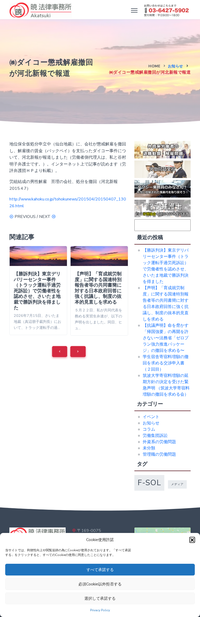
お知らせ (175, 66)
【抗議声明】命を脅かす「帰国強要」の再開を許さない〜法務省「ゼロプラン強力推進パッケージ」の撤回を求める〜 (166, 338)
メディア (177, 484)
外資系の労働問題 (159, 442)
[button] (192, 539)
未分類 (149, 448)
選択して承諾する (100, 598)
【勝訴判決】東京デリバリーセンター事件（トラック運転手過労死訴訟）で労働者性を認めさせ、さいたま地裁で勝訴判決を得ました (37, 291)
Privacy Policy (100, 610)
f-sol (149, 482)
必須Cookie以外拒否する (100, 584)
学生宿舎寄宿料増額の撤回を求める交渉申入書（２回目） (166, 363)
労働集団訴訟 (155, 435)
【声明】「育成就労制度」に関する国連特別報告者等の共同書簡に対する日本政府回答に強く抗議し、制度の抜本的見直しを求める (98, 288)
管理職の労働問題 (159, 454)
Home (154, 66)
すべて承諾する (100, 569)
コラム (149, 429)
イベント (151, 417)
